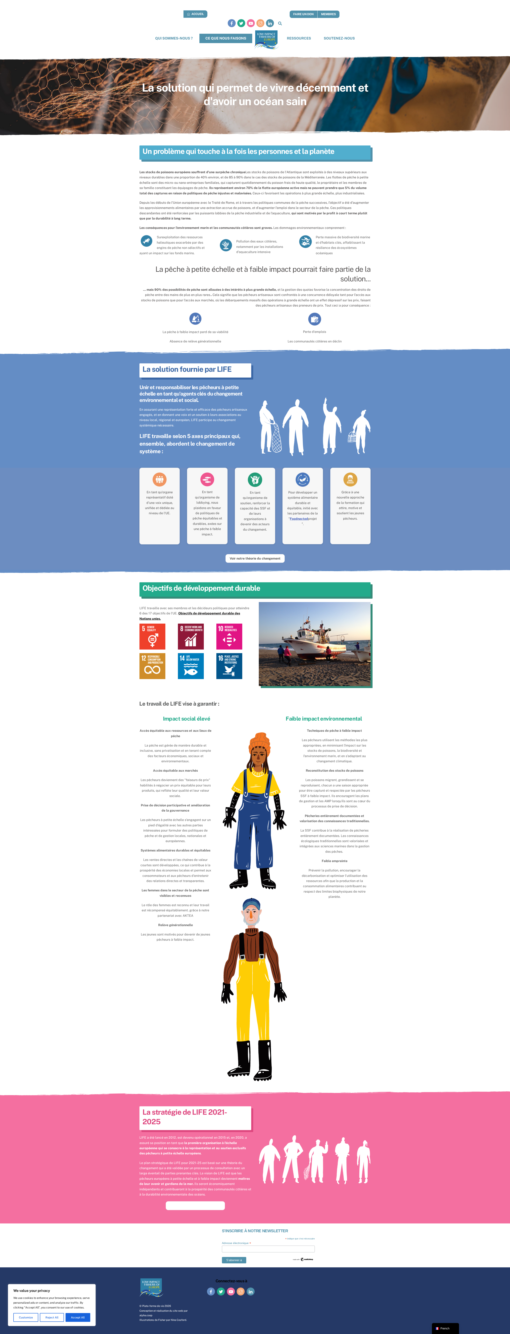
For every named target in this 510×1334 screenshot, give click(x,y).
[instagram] (260, 23)
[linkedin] (270, 23)
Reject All (51, 1317)
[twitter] (241, 23)
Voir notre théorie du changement (255, 558)
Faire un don (303, 14)
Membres (328, 14)
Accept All (78, 1317)
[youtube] (251, 23)
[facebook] (232, 23)
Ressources (299, 38)
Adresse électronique (236, 1243)
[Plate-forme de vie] (266, 40)
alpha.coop (145, 1315)
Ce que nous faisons (225, 38)
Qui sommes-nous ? (174, 38)
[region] (52, 1305)
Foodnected (299, 519)
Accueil (197, 14)
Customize (26, 1317)
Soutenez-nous (339, 38)
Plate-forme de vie (153, 1305)
